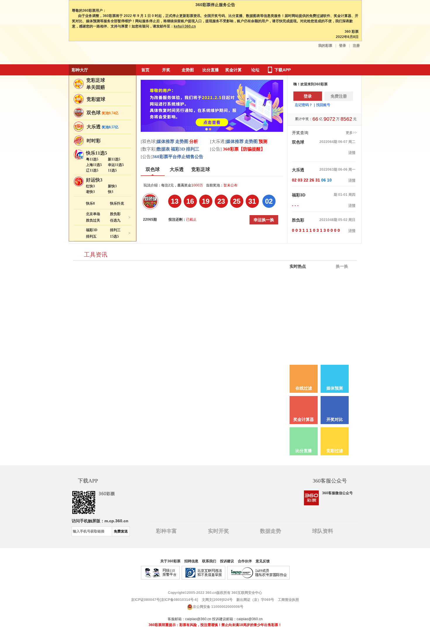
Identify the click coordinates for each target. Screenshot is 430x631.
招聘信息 (191, 561)
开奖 (166, 70)
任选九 (115, 220)
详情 (351, 153)
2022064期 (328, 142)
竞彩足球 (95, 80)
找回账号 (323, 105)
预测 (263, 141)
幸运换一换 (264, 219)
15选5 (114, 236)
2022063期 (328, 169)
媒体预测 (334, 388)
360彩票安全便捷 (96, 53)
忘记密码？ (303, 105)
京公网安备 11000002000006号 (218, 607)
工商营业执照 (288, 600)
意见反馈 (263, 561)
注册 (356, 46)
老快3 (90, 192)
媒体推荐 (165, 141)
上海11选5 (94, 165)
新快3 (112, 186)
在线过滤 (303, 388)
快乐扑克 (117, 203)
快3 (110, 192)
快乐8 (90, 203)
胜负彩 (115, 214)
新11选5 (114, 159)
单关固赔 (95, 87)
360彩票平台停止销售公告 (177, 156)
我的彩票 (325, 46)
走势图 (188, 70)
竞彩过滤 (334, 451)
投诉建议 (227, 561)
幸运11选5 (116, 165)
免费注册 (339, 96)
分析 (193, 141)
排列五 (91, 236)
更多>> (351, 133)
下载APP (282, 70)
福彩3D (91, 230)
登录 (342, 46)
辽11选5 (92, 170)
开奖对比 (334, 419)
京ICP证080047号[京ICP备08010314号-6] (164, 600)
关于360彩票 (170, 561)
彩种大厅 (80, 70)
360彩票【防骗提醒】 (243, 149)
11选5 (112, 170)
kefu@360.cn (185, 26)
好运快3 (94, 179)
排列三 (115, 230)
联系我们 (209, 561)
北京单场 (93, 214)
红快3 (90, 186)
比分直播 (210, 70)
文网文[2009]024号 (217, 600)
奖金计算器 (303, 419)
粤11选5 (92, 159)
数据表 (163, 149)
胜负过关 (93, 220)
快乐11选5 (96, 153)
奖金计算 (233, 70)
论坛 (255, 70)
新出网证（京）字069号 (254, 600)
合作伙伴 (245, 561)
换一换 (341, 266)
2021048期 (328, 220)
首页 (145, 70)
